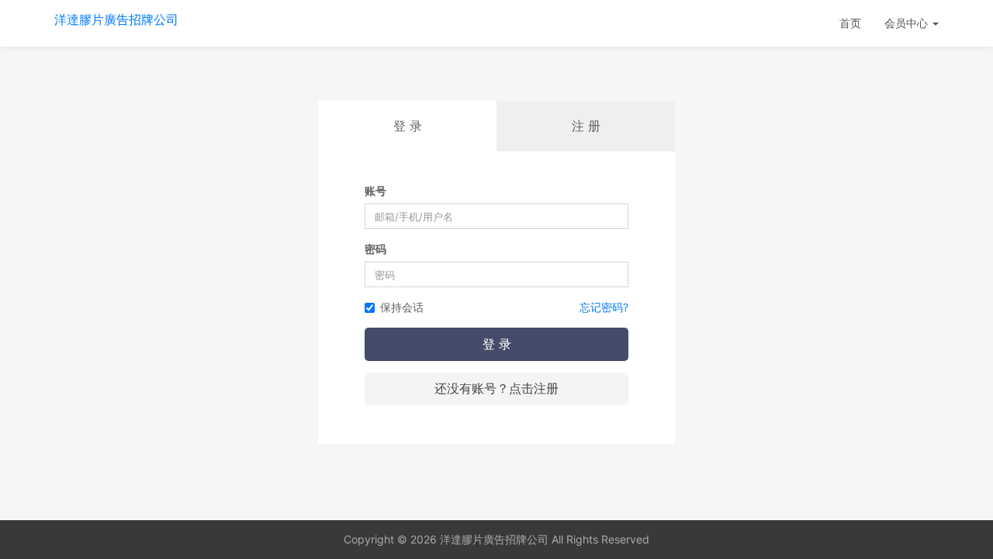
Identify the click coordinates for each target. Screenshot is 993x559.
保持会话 (402, 307)
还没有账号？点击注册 (496, 388)
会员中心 (907, 23)
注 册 (586, 126)
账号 (375, 190)
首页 (850, 23)
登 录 (497, 344)
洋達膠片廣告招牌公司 (116, 19)
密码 (375, 248)
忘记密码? (604, 307)
